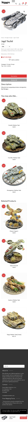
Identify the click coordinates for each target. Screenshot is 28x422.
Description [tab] (14, 76)
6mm (5, 66)
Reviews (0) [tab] (14, 80)
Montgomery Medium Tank (14, 190)
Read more (23, 417)
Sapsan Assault (14, 265)
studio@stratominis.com (8, 395)
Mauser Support (14, 231)
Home (2, 37)
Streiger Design (8, 37)
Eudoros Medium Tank (14, 300)
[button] (24, 11)
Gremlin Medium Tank (14, 125)
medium (9, 66)
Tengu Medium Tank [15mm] (14, 334)
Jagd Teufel (12, 417)
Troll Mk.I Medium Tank (14, 157)
